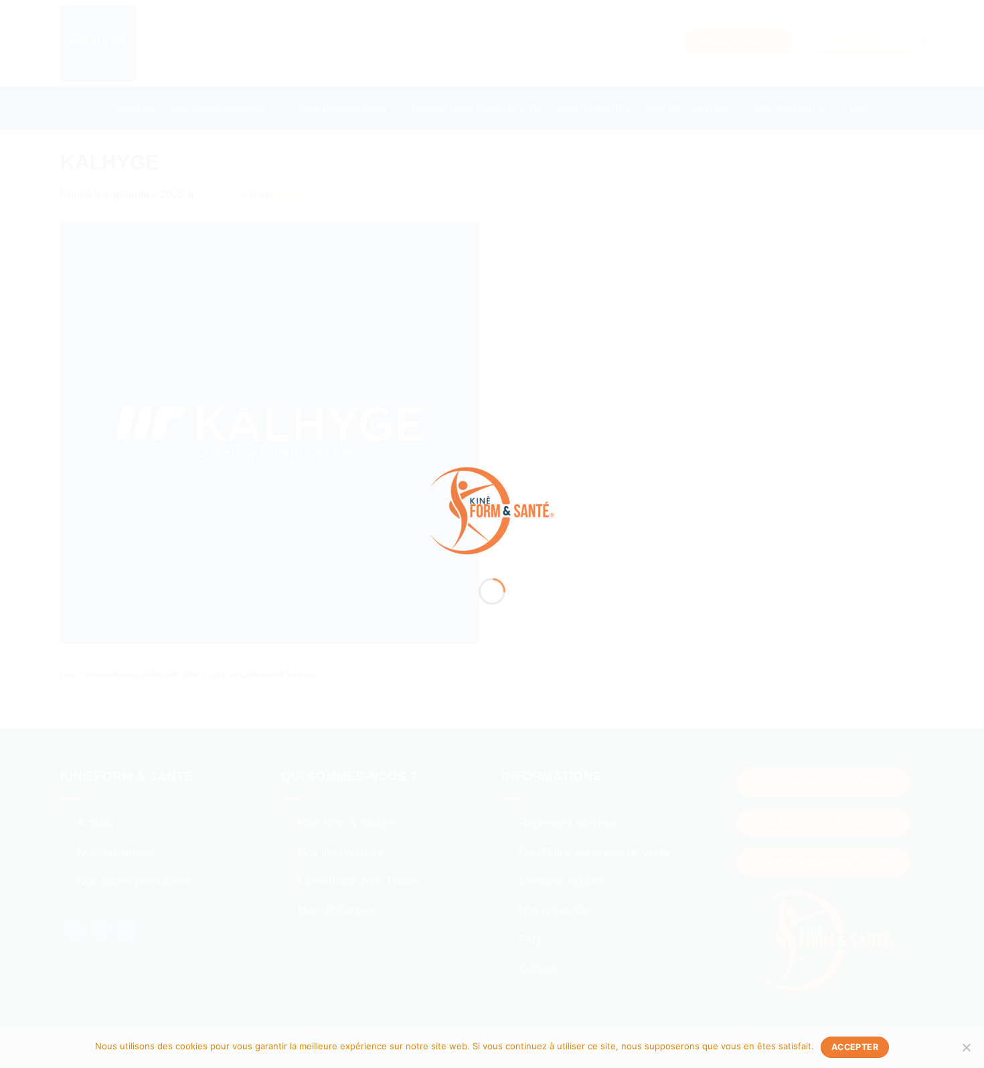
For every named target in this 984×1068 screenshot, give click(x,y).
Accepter (854, 1047)
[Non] (966, 1051)
